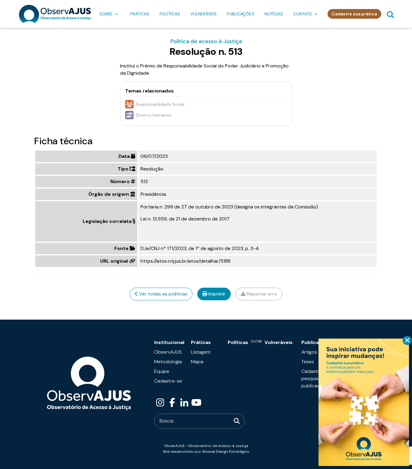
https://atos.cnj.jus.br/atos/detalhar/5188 (185, 261)
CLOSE (407, 340)
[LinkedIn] (184, 403)
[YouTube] (196, 403)
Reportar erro (261, 294)
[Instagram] (160, 403)
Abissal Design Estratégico (225, 451)
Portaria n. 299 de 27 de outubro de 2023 (187, 207)
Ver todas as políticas (162, 294)
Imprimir (216, 294)
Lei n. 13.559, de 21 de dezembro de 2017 (185, 219)
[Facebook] (172, 403)
